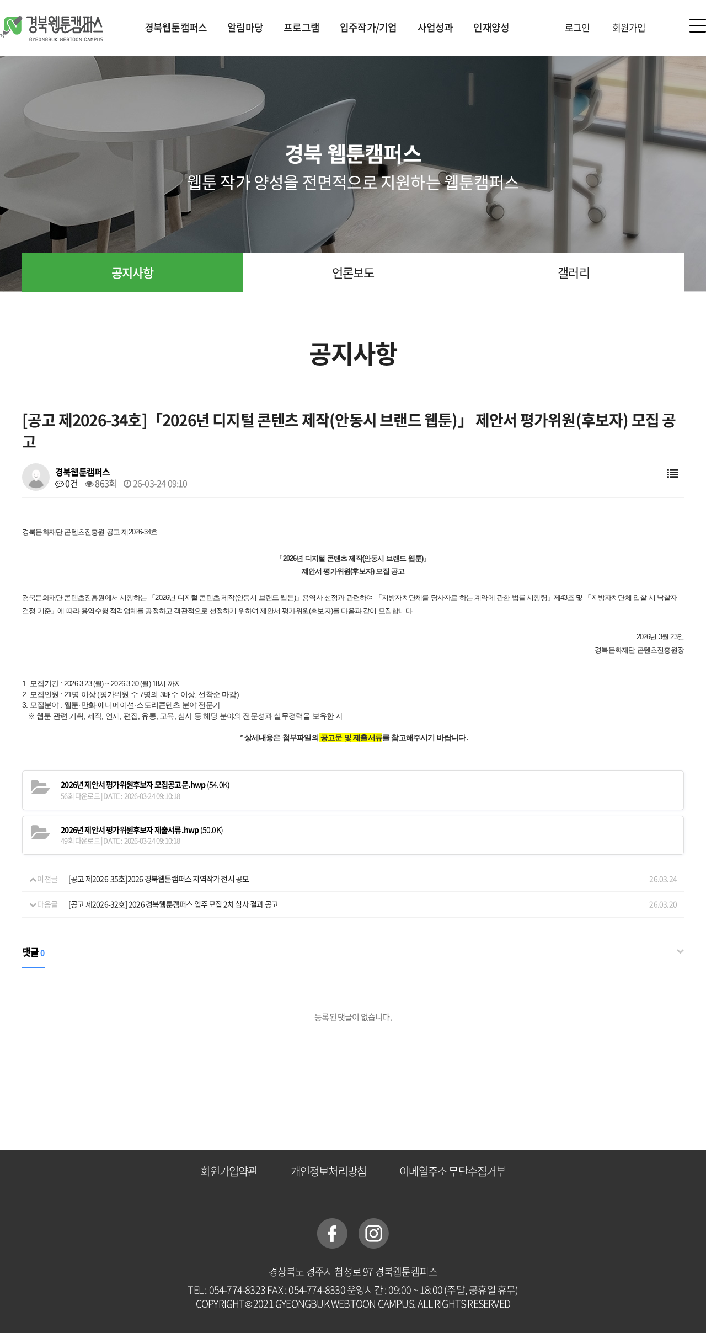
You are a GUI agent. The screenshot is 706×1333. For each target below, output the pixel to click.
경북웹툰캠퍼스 (176, 27)
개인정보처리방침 (329, 1171)
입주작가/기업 (368, 27)
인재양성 (491, 27)
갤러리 (574, 272)
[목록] (672, 473)
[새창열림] (332, 1232)
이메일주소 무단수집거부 (452, 1171)
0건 (70, 483)
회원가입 (629, 27)
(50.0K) (142, 830)
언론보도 (353, 272)
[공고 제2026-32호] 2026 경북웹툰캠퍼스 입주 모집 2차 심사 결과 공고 (173, 903)
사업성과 (435, 27)
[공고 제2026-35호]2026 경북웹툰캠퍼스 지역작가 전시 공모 (158, 878)
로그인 (577, 27)
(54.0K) (145, 784)
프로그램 (301, 27)
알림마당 (245, 27)
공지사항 (132, 272)
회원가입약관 (228, 1171)
